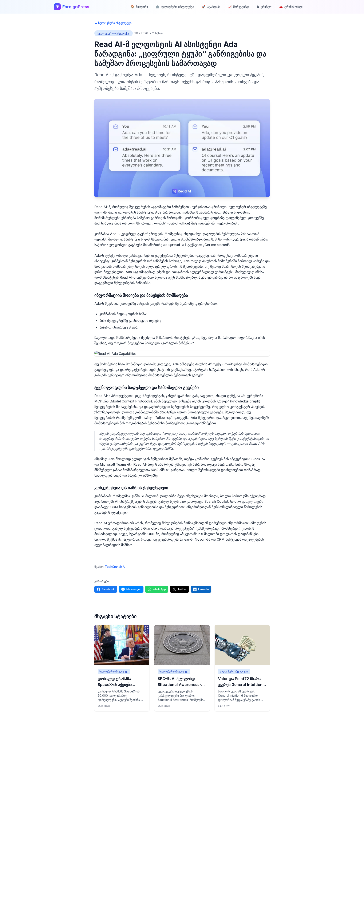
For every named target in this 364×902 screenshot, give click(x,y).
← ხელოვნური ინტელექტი (112, 23)
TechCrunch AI (115, 566)
